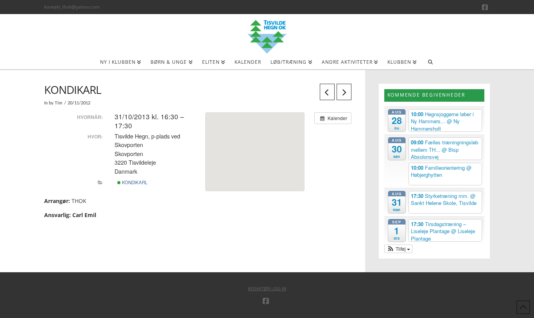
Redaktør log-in (267, 288)
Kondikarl (134, 182)
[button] (398, 249)
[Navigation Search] (430, 64)
